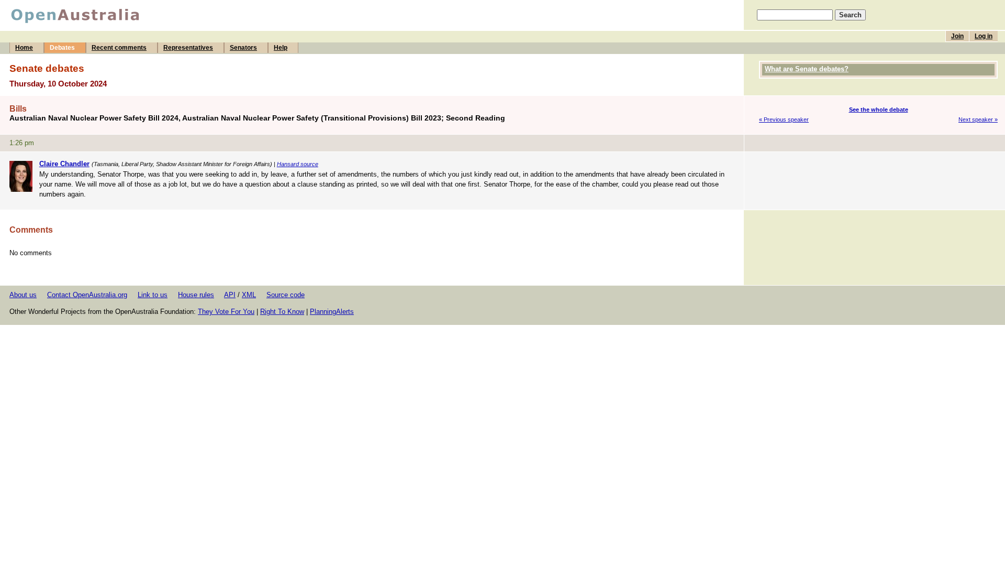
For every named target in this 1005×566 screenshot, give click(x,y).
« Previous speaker (784, 119)
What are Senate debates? (806, 69)
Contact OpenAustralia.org (87, 295)
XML (249, 295)
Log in (983, 36)
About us (23, 295)
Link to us (153, 295)
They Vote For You (226, 311)
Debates (62, 47)
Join (957, 36)
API (230, 295)
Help (280, 47)
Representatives (188, 47)
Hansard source (297, 164)
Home (24, 47)
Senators (243, 47)
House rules (196, 295)
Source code (285, 295)
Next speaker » (978, 119)
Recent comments (119, 47)
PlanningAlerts (332, 311)
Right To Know (282, 311)
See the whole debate (878, 109)
